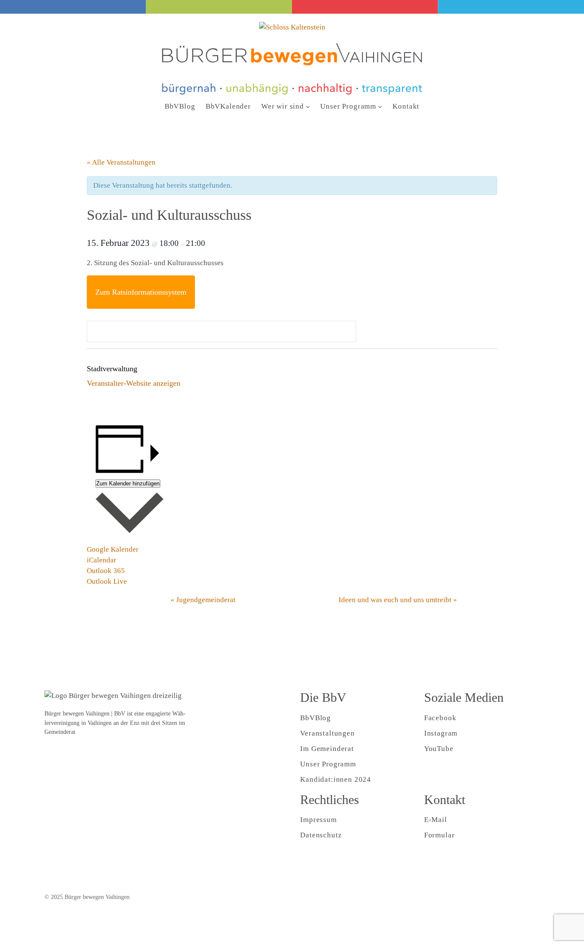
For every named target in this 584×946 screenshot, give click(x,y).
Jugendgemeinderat (203, 600)
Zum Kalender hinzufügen (127, 483)
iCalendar (101, 560)
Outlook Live (107, 581)
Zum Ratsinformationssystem (140, 292)
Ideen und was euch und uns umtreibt (398, 600)
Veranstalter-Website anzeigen (133, 383)
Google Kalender (113, 549)
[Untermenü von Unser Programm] (380, 106)
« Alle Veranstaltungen (121, 162)
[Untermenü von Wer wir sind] (308, 106)
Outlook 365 (106, 571)
